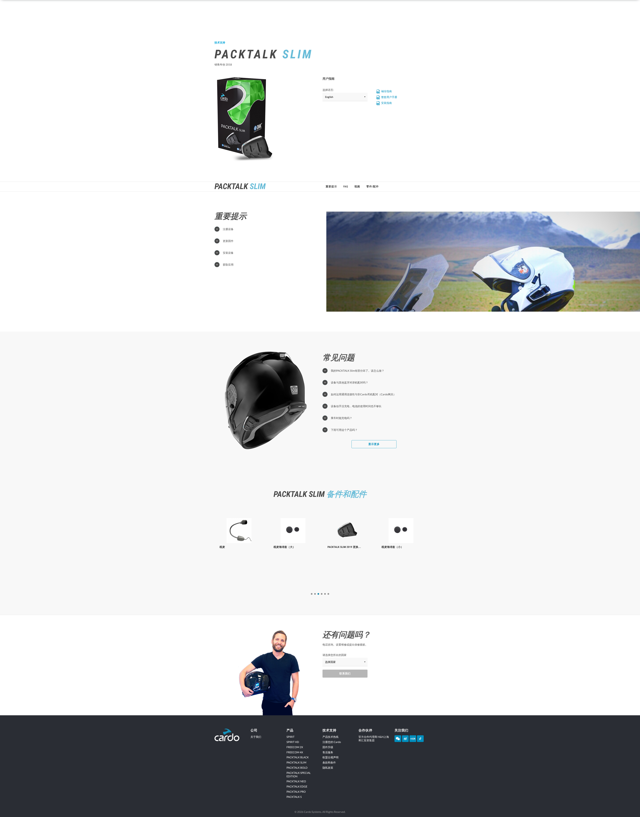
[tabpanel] (239, 549)
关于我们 (255, 736)
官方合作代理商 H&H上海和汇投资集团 (373, 738)
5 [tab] (325, 594)
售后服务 (327, 752)
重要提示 (331, 186)
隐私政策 (327, 767)
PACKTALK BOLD (297, 767)
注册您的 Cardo (331, 742)
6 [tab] (328, 594)
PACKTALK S (294, 796)
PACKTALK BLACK (297, 757)
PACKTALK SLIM (296, 762)
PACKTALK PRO (296, 791)
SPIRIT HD (292, 742)
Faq (345, 186)
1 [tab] (311, 594)
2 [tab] (315, 594)
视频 (357, 186)
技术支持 (219, 42)
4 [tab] (321, 594)
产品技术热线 (330, 736)
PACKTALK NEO (296, 781)
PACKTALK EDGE (296, 786)
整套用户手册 (389, 97)
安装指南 (386, 103)
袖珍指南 (386, 91)
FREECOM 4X (294, 752)
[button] (345, 97)
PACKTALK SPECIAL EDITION (298, 774)
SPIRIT (290, 736)
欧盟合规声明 (330, 757)
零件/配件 (372, 186)
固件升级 (327, 747)
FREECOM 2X (294, 747)
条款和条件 (329, 762)
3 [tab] (318, 594)
